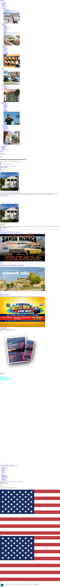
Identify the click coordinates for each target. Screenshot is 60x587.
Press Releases (4, 470)
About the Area (4, 7)
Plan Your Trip (4, 102)
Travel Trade (3, 5)
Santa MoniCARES (4, 475)
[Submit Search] (8, 154)
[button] (30, 559)
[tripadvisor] (2, 463)
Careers (3, 478)
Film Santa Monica (4, 3)
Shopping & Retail (4, 125)
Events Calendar (13, 161)
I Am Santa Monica (4, 477)
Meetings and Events (5, 467)
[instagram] (2, 457)
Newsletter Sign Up (2, 489)
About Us (3, 474)
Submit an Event (4, 2)
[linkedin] (2, 460)
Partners (3, 469)
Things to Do (3, 24)
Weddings (3, 4)
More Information (36, 584)
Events (3, 68)
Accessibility (3, 472)
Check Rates (5, 88)
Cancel (2, 153)
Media (3, 471)
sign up (1, 330)
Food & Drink (4, 46)
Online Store (3, 479)
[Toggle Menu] (0, 152)
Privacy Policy (2, 482)
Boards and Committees (5, 476)
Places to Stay (4, 85)
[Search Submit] (8, 1)
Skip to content (2, 0)
